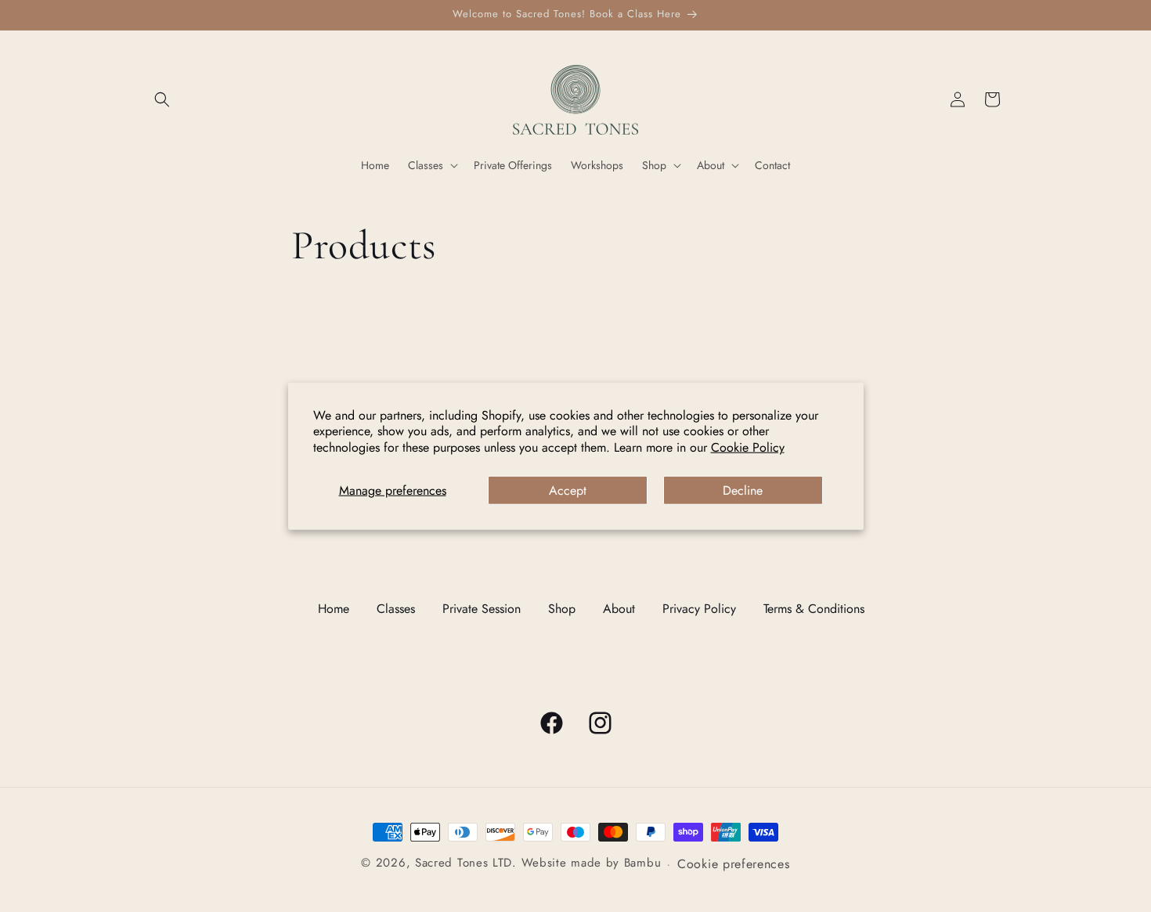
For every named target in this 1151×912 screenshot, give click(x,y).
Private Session (481, 609)
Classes (396, 609)
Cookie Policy (748, 447)
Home (333, 609)
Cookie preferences (733, 864)
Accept (567, 490)
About (619, 609)
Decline (743, 490)
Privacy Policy (699, 609)
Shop (562, 609)
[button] (162, 99)
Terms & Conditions (813, 609)
